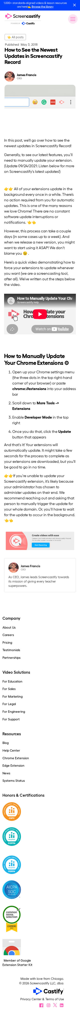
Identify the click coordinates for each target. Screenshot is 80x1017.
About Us (9, 627)
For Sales (9, 689)
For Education (12, 681)
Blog (5, 743)
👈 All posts (15, 37)
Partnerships (11, 657)
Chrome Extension (15, 758)
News (6, 773)
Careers (8, 635)
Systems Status (13, 780)
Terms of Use (54, 999)
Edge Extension (13, 765)
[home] (23, 19)
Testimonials (11, 650)
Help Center (11, 750)
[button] (72, 19)
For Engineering (13, 711)
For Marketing (12, 696)
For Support (11, 719)
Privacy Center (31, 999)
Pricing (7, 642)
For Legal (9, 704)
